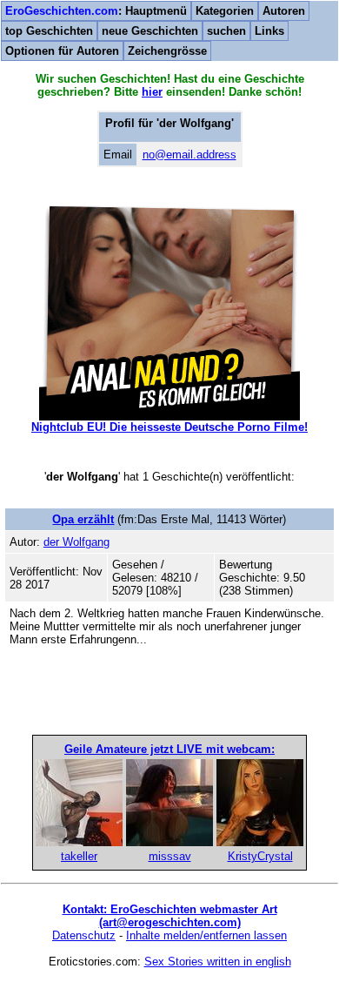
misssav (170, 856)
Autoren (284, 10)
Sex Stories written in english (217, 961)
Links (269, 30)
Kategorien (225, 10)
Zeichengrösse (167, 50)
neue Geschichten (150, 30)
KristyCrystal (260, 856)
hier (152, 91)
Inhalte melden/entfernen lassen (206, 935)
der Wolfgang (76, 541)
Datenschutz (84, 935)
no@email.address (189, 154)
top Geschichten (49, 30)
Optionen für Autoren (62, 50)
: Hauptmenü (96, 10)
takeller (79, 856)
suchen (226, 30)
